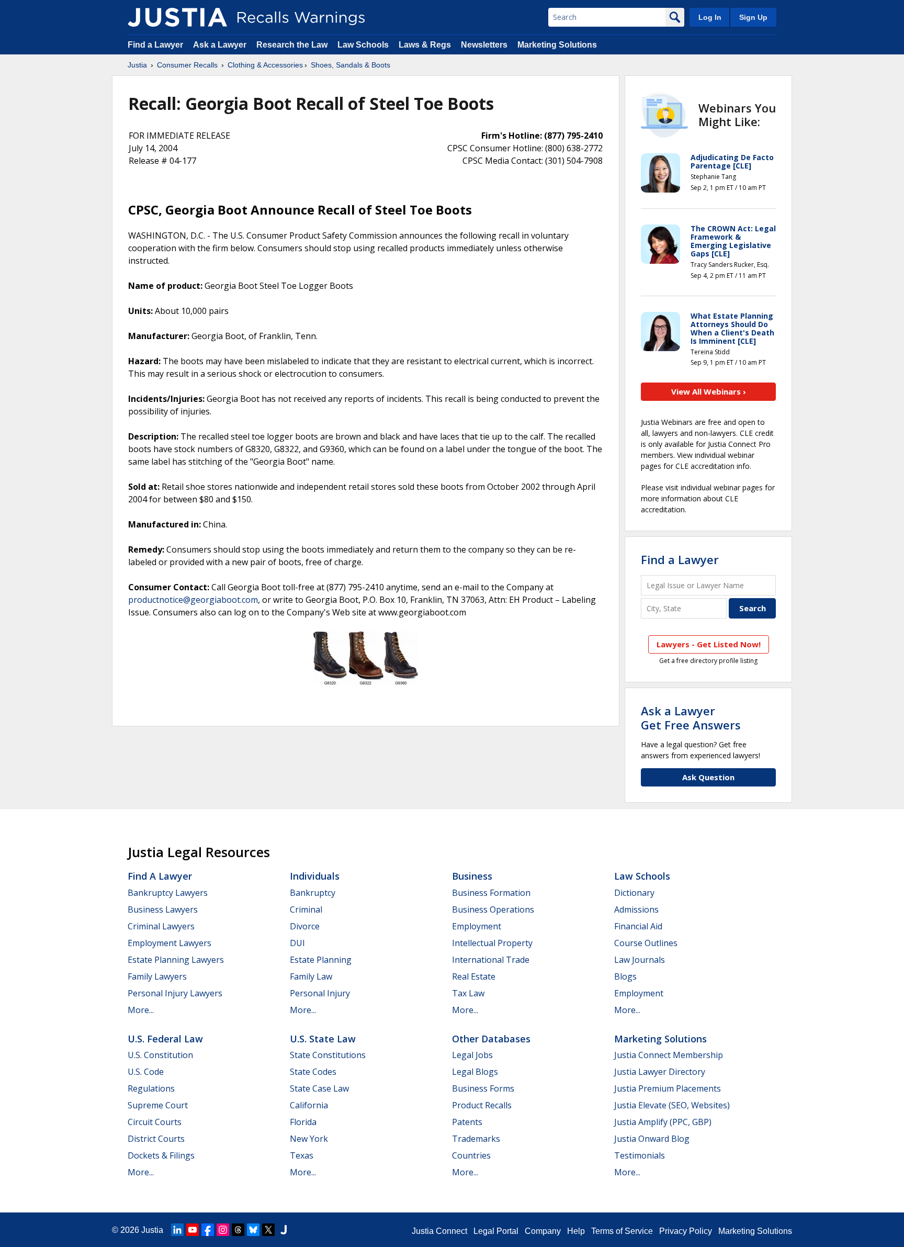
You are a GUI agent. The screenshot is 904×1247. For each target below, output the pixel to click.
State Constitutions (328, 1055)
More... (141, 1010)
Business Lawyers (163, 909)
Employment (476, 926)
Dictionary (634, 892)
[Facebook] (207, 1229)
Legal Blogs (475, 1071)
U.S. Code (146, 1071)
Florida (303, 1122)
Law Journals (639, 959)
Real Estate (473, 976)
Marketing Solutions (557, 44)
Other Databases (491, 1038)
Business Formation (491, 892)
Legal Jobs (472, 1055)
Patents (467, 1122)
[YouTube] (192, 1229)
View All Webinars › (708, 391)
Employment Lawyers (169, 943)
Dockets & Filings (161, 1155)
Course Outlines (645, 943)
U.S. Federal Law (165, 1038)
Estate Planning (321, 959)
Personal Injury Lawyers (175, 993)
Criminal (306, 909)
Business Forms (483, 1088)
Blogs (625, 976)
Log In (709, 17)
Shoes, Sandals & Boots (350, 65)
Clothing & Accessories (265, 65)
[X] (268, 1229)
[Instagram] (223, 1229)
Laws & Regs (425, 44)
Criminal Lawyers (161, 926)
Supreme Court (158, 1105)
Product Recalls (482, 1105)
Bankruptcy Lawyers (168, 892)
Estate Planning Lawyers (176, 959)
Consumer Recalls (187, 65)
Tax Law (468, 993)
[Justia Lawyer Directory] (283, 1229)
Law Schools (363, 44)
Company (543, 1231)
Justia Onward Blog (652, 1138)
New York (309, 1138)
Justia (137, 65)
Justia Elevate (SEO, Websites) (672, 1105)
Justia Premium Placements (667, 1088)
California (309, 1105)
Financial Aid (638, 926)
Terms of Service (622, 1231)
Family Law (311, 976)
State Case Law (319, 1088)
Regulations (151, 1088)
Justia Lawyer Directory (659, 1071)
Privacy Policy (685, 1231)
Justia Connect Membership (668, 1055)
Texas (301, 1155)
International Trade (490, 959)
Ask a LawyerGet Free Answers (691, 717)
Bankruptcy (312, 892)
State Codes (313, 1071)
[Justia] (177, 17)
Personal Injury (320, 993)
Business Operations (493, 909)
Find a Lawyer (155, 44)
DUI (297, 943)
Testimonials (639, 1155)
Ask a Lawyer (220, 44)
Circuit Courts (155, 1122)
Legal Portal (495, 1231)
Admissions (636, 909)
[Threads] (238, 1229)
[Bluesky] (253, 1229)
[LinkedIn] (177, 1229)
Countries (471, 1155)
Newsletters (484, 44)
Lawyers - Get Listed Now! (709, 644)
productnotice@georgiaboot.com (193, 599)
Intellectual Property (492, 943)
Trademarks (476, 1138)
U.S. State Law (323, 1038)
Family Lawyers (157, 976)
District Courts (156, 1138)
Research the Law (291, 44)
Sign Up (753, 17)
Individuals (315, 876)
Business (472, 876)
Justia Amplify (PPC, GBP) (662, 1122)
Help (576, 1231)
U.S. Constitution (160, 1055)
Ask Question (708, 777)
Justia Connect (439, 1231)
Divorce (305, 926)
